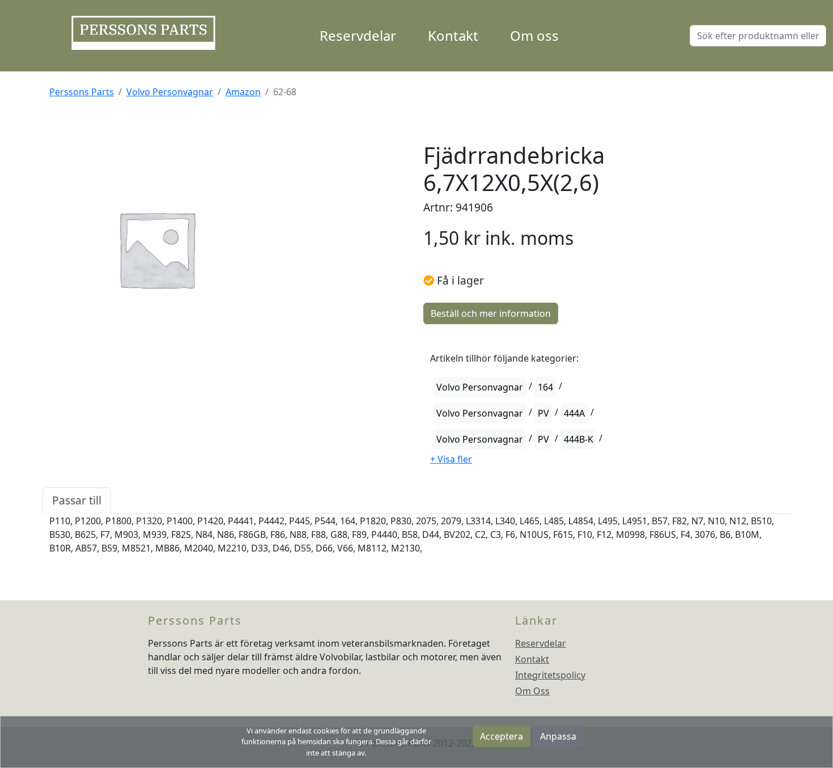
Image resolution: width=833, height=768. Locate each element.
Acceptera (501, 736)
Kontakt (453, 35)
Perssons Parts (81, 92)
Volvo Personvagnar (169, 92)
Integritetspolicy (550, 675)
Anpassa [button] (558, 736)
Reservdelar (358, 35)
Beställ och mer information (491, 313)
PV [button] (543, 413)
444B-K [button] (578, 439)
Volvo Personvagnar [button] (479, 387)
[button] (451, 459)
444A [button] (574, 413)
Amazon (243, 92)
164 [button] (545, 387)
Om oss (534, 35)
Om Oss (532, 691)
